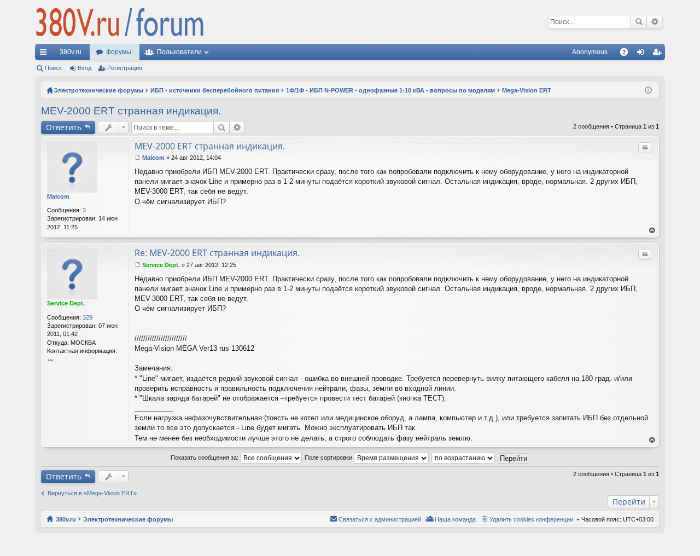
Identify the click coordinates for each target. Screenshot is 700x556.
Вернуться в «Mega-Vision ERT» (92, 493)
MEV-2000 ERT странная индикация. (131, 111)
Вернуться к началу (652, 230)
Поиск (639, 21)
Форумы (118, 52)
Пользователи (179, 52)
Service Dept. (66, 303)
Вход (84, 68)
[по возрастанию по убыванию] (463, 457)
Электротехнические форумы (128, 519)
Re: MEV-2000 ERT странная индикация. (217, 253)
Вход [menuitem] (643, 54)
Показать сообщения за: (205, 457)
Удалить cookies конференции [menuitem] (531, 519)
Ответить (63, 127)
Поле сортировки (329, 457)
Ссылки (45, 54)
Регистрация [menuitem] (659, 54)
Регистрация (124, 68)
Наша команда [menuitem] (455, 519)
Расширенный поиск (654, 21)
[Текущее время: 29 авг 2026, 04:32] (648, 90)
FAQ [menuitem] (627, 54)
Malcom (58, 196)
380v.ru (70, 52)
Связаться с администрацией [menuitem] (380, 519)
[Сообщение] (138, 157)
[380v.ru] (120, 22)
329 (87, 317)
